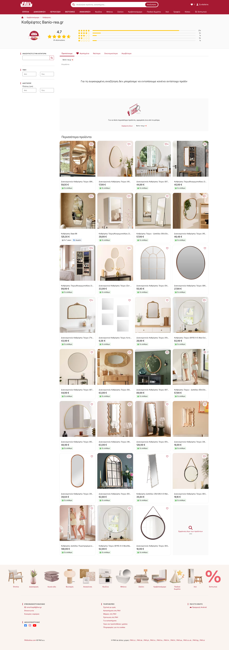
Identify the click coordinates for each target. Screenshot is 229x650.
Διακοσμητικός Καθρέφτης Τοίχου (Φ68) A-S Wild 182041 (84, 181)
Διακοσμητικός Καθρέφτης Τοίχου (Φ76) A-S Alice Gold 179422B (162, 181)
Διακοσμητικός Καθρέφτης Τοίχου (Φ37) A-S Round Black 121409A (201, 494)
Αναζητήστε (151, 4)
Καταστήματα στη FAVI (111, 611)
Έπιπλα (16, 587)
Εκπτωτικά (213, 587)
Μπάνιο (123, 587)
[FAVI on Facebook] (25, 625)
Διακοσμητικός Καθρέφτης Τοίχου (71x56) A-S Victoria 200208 (86, 338)
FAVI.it (173, 640)
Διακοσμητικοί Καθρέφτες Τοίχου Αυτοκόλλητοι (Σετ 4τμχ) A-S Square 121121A (130, 338)
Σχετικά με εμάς (109, 607)
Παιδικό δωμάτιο (177, 588)
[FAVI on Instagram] (30, 625)
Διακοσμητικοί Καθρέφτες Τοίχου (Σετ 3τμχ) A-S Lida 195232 (123, 286)
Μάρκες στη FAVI (109, 614)
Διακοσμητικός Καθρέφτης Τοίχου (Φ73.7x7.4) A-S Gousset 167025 (163, 390)
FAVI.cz (133, 640)
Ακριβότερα (126, 53)
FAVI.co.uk (187, 640)
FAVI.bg (196, 640)
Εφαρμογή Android (199, 607)
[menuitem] (25, 11)
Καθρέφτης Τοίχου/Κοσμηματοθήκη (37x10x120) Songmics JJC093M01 (89, 286)
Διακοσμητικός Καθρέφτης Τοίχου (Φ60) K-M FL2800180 (197, 286)
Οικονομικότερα (111, 53)
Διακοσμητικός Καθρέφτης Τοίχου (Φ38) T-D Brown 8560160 (161, 546)
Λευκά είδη (51, 587)
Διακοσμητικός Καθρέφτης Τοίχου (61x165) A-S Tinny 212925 (161, 442)
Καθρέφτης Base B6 (69, 234)
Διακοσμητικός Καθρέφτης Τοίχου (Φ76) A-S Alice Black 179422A (87, 390)
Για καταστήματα (109, 621)
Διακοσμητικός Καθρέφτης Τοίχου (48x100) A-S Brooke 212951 (124, 442)
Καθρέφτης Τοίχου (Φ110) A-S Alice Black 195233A (119, 546)
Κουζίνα (105, 587)
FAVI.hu (160, 640)
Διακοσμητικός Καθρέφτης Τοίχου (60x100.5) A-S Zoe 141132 (123, 494)
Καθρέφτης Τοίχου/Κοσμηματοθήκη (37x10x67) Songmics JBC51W (125, 234)
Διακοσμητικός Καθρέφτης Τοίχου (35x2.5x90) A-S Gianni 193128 (87, 494)
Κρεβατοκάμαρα (33, 17)
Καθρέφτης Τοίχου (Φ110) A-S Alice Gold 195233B (194, 338)
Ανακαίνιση (87, 587)
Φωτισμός (70, 587)
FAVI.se (179, 640)
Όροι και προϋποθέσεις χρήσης (115, 624)
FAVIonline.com (30, 640)
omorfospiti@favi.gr (34, 607)
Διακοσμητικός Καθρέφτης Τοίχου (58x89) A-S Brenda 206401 (124, 390)
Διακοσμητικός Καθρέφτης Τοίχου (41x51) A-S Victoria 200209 (161, 338)
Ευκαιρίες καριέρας (31, 614)
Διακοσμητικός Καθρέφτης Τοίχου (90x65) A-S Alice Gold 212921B (87, 442)
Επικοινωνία (29, 611)
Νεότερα (96, 53)
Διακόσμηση (33, 587)
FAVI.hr (167, 640)
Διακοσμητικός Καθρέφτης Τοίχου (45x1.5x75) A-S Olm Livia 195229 (201, 234)
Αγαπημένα (84, 53)
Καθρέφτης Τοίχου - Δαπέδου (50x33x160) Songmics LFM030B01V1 (163, 234)
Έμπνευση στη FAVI (110, 617)
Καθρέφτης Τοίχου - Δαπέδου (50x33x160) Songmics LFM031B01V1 (201, 390)
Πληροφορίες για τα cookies (114, 627)
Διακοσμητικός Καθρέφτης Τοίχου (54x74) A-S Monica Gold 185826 (163, 286)
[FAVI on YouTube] (34, 625)
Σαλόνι (141, 587)
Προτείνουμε (67, 53)
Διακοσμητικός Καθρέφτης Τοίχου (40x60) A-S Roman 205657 (124, 181)
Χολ (195, 587)
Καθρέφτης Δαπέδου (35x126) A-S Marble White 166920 (158, 494)
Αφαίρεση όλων (127, 126)
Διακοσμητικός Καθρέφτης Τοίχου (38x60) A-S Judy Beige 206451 (200, 442)
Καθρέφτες (47, 17)
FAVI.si (202, 640)
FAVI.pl (146, 640)
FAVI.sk (140, 640)
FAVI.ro (153, 640)
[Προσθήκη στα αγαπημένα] (205, 144)
